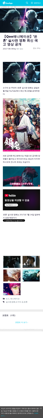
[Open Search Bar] (27, 3)
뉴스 (8, 298)
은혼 (26, 302)
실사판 (8, 302)
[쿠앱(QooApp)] (7, 3)
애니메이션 (14, 298)
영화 (13, 302)
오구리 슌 (20, 302)
